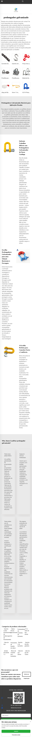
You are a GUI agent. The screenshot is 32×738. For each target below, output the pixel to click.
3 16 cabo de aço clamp (27, 631)
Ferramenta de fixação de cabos (13, 645)
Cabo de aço (6, 643)
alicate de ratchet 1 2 (6, 652)
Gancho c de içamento (20, 644)
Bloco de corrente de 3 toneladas (13, 653)
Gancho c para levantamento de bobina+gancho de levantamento (6, 634)
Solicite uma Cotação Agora (26, 675)
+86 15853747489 (17, 705)
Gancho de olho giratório (27, 644)
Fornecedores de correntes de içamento (20, 633)
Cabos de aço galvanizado (13, 630)
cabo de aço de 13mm (27, 652)
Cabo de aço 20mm (20, 652)
